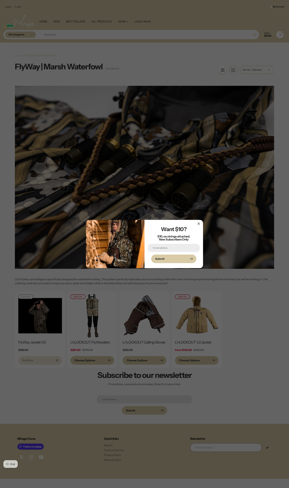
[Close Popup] (199, 224)
